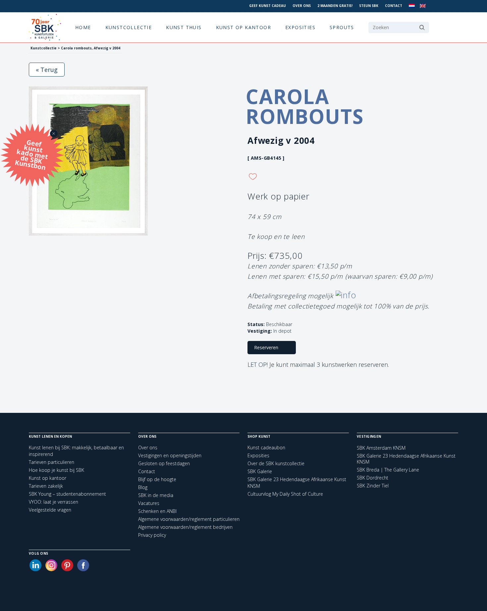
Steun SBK (368, 5)
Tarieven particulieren (51, 462)
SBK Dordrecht (372, 478)
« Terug (47, 70)
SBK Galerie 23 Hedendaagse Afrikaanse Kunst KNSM (406, 459)
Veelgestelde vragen (50, 510)
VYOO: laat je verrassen (53, 502)
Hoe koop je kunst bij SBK (56, 470)
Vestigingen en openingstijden (169, 455)
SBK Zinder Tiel (373, 486)
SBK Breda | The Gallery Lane (388, 470)
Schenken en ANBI (157, 511)
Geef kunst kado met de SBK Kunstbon (31, 154)
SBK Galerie (259, 471)
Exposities (300, 27)
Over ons (302, 5)
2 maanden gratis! (334, 5)
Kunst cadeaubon (266, 447)
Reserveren (266, 347)
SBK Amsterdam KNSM (381, 448)
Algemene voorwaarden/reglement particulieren (189, 519)
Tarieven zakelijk (46, 486)
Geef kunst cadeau (267, 5)
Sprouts (342, 27)
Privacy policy (152, 535)
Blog (142, 487)
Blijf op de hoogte (157, 479)
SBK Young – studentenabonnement (67, 494)
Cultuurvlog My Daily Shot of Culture (285, 494)
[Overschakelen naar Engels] (422, 6)
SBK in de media (155, 495)
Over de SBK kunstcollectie (275, 463)
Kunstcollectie (128, 27)
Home (83, 27)
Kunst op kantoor (243, 27)
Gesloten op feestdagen (164, 463)
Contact (393, 5)
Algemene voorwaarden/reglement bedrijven (185, 527)
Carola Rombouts (304, 106)
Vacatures (148, 503)
